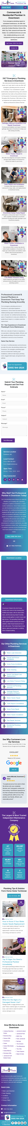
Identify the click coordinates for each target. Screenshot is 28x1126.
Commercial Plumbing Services (14, 686)
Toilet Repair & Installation (15, 703)
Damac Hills (7, 1038)
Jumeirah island (21, 1031)
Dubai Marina (7, 1050)
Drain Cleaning (11, 669)
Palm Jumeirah (20, 1038)
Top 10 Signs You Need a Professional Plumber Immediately (12, 961)
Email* (3, 399)
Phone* (3, 407)
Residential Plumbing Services (13, 726)
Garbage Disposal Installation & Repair (13, 692)
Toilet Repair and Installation (14, 184)
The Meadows (20, 1046)
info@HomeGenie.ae (12, 464)
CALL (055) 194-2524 (14, 536)
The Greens (19, 1044)
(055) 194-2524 (17, 1118)
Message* (4, 423)
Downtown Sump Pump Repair (14, 213)
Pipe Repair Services (13, 720)
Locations (5, 1095)
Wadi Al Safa (20, 1054)
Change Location (21, 2)
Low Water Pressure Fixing (14, 277)
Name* (3, 391)
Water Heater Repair (13, 698)
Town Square (20, 1051)
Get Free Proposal (15, 545)
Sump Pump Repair (13, 709)
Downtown (7, 1041)
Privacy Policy (6, 1100)
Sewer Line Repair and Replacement (14, 675)
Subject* (3, 415)
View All (14, 769)
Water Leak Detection (14, 653)
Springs (18, 1041)
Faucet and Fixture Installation (13, 658)
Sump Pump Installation (14, 664)
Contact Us (14, 48)
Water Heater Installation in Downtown (14, 244)
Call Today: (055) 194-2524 (14, 43)
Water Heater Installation (15, 714)
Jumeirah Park (20, 1033)
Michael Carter (9, 919)
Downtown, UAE (8, 454)
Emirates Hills (7, 1053)
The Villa (19, 1049)
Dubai (5, 1043)
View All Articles (13, 896)
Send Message (8, 440)
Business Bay (7, 1036)
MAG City (19, 1036)
